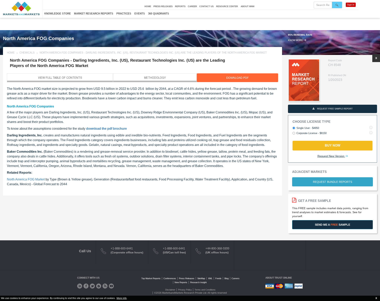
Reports (180, 6)
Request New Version (331, 156)
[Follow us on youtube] (111, 286)
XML (210, 278)
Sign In (350, 4)
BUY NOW (332, 145)
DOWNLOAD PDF (237, 77)
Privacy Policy (185, 290)
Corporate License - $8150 (311, 133)
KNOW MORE (296, 40)
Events (139, 13)
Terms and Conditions (205, 290)
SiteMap (201, 278)
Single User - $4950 (307, 128)
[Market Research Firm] (21, 8)
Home (147, 6)
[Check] (79, 286)
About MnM (247, 6)
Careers (235, 278)
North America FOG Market (26, 179)
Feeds (218, 278)
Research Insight (198, 282)
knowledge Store (57, 13)
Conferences (169, 278)
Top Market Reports (151, 278)
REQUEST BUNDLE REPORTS (332, 181)
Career (192, 6)
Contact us (206, 6)
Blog (226, 278)
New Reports (181, 282)
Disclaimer (170, 290)
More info (122, 298)
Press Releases (163, 6)
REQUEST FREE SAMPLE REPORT (334, 108)
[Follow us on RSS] (105, 286)
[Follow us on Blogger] (98, 286)
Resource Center (227, 6)
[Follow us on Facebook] (86, 286)
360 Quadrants (158, 13)
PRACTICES (123, 13)
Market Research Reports (93, 13)
